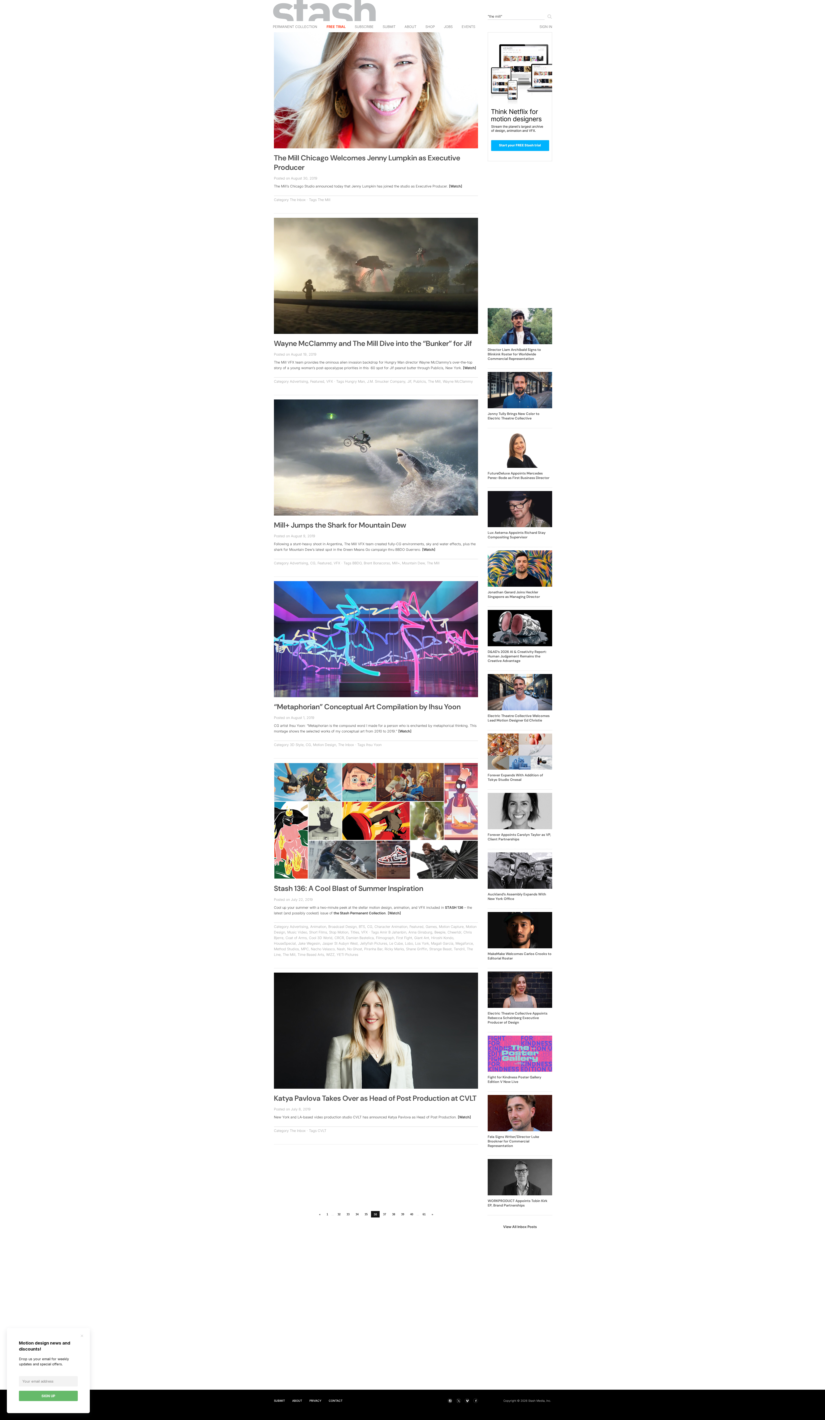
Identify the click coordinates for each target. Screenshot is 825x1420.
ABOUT (297, 1400)
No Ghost (354, 949)
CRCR (339, 938)
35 (366, 1214)
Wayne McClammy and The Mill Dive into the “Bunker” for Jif (373, 343)
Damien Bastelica (360, 938)
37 (384, 1214)
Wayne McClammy (458, 381)
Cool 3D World (320, 938)
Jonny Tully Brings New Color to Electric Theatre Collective (513, 416)
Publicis (419, 381)
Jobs (448, 27)
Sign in (545, 27)
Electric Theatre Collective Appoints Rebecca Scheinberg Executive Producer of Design (517, 1018)
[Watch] (455, 186)
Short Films (318, 932)
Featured (317, 381)
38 (393, 1214)
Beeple (439, 932)
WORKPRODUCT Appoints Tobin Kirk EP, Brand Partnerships (517, 1203)
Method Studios (286, 949)
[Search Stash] (548, 16)
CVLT (322, 1130)
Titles (354, 932)
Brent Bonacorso (377, 563)
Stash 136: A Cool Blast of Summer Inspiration (348, 888)
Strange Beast (440, 949)
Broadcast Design (342, 926)
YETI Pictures (347, 954)
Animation (318, 926)
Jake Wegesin (309, 943)
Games (431, 926)
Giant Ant (421, 938)
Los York (422, 943)
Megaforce (464, 943)
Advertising (299, 381)
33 (348, 1214)
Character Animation (390, 926)
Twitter (458, 1400)
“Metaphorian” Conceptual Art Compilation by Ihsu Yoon (367, 707)
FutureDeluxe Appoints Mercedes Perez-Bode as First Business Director (518, 475)
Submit (389, 27)
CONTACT (335, 1400)
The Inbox (298, 200)
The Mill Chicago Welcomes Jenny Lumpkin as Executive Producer (367, 162)
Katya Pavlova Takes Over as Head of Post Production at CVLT (375, 1098)
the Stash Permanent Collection (360, 913)
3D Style (297, 745)
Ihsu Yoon (374, 745)
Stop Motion (338, 932)
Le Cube (396, 943)
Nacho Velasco (323, 949)
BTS (362, 926)
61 (424, 1214)
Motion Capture (451, 926)
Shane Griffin (416, 949)
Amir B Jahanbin (393, 932)
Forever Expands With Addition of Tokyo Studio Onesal (515, 777)
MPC (305, 949)
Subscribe (364, 27)
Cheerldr (454, 932)
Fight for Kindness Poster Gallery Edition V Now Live (514, 1079)
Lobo (409, 943)
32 (339, 1214)
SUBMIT (279, 1400)
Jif (409, 381)
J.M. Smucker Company (386, 381)
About (410, 27)
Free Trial (336, 27)
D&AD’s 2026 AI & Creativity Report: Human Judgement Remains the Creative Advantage (517, 656)
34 (357, 1214)
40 (411, 1214)
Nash (341, 949)
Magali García (442, 943)
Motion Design (324, 745)
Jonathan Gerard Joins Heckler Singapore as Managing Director (514, 594)
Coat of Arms (296, 938)
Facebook (475, 1400)
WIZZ (330, 954)
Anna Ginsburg (420, 932)
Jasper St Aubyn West (340, 943)
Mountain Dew (413, 563)
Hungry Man (355, 381)
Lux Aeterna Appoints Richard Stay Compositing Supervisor (516, 534)
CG (312, 563)
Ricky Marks (394, 949)
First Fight (404, 938)
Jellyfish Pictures (373, 943)
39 (402, 1214)
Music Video (297, 932)
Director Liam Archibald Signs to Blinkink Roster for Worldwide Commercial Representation (514, 354)
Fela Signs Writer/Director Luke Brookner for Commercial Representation (513, 1141)
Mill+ (396, 563)
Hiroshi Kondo (442, 938)
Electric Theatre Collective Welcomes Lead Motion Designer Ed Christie (519, 718)
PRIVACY (315, 1400)
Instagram (450, 1400)
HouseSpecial (285, 943)
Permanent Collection (295, 27)
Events (468, 27)
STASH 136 (454, 907)
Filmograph (385, 938)
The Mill (324, 200)
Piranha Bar (373, 949)
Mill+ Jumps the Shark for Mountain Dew (340, 525)
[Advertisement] (376, 1179)
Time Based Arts (311, 954)
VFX (329, 381)
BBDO (357, 563)
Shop (430, 27)
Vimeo (467, 1400)
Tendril (459, 949)
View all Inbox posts (520, 1227)
